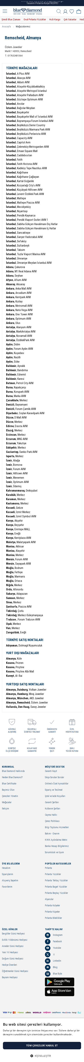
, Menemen (15, 477)
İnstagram (57, 935)
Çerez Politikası (52, 821)
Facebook (57, 941)
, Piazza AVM (18, 606)
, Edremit (16, 374)
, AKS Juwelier (25, 698)
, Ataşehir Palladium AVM (24, 95)
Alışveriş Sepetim (10, 880)
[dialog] (42, 1040)
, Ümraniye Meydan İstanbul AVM (29, 262)
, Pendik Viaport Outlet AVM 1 (27, 219)
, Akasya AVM (18, 78)
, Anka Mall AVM (18, 288)
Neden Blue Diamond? (12, 777)
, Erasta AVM (17, 426)
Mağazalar (7, 802)
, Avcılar (15, 103)
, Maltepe (16, 198)
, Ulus (13, 322)
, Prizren (14, 662)
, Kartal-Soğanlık (20, 181)
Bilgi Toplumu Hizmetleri (57, 827)
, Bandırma (17, 370)
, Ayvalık (15, 365)
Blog (54, 967)
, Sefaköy (16, 241)
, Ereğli (13, 533)
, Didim (13, 344)
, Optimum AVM (18, 318)
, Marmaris (15, 576)
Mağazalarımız (23, 26)
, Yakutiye (16, 443)
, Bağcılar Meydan (20, 108)
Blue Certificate (9, 783)
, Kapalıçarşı (16, 387)
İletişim (5, 808)
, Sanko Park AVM (21, 451)
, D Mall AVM (16, 417)
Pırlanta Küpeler (52, 912)
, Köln (14, 658)
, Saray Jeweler (26, 706)
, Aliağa (13, 460)
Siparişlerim (7, 874)
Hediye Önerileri (9, 965)
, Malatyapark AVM (21, 542)
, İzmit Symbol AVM (21, 516)
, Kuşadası (15, 353)
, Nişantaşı (17, 211)
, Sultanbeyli (17, 245)
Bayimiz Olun (8, 790)
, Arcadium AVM (18, 292)
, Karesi (15, 378)
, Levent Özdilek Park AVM (25, 194)
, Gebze (14, 507)
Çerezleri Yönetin (10, 796)
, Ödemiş (13, 486)
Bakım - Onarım (52, 833)
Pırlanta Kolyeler (52, 905)
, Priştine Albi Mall (20, 671)
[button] (42, 1055)
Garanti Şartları (52, 802)
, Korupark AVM (17, 391)
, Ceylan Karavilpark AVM (25, 413)
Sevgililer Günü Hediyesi (13, 933)
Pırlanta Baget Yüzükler (56, 887)
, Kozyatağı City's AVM (23, 185)
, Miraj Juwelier (25, 693)
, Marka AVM (16, 396)
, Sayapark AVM (18, 563)
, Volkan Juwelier (26, 689)
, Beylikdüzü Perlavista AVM (26, 133)
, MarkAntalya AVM (20, 331)
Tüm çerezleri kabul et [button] (42, 1045)
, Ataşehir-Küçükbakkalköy (25, 86)
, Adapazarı (17, 593)
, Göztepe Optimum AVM (24, 99)
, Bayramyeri (17, 404)
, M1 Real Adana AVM (21, 271)
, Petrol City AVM (19, 383)
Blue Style (57, 973)
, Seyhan (14, 275)
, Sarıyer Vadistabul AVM (24, 237)
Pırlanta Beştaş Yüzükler (56, 893)
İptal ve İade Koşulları (55, 796)
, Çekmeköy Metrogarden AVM (27, 146)
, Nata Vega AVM (19, 310)
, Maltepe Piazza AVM (23, 202)
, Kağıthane (17, 172)
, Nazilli (13, 357)
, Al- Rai (14, 675)
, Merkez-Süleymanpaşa (24, 615)
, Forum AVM (16, 469)
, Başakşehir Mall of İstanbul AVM (29, 116)
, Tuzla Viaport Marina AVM (25, 254)
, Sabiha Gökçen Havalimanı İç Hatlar (31, 228)
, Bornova (14, 464)
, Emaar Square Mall (22, 151)
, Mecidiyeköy (18, 206)
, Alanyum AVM (18, 327)
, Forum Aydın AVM (19, 348)
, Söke (13, 361)
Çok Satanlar (70, 19)
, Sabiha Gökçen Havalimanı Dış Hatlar (32, 224)
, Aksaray (15, 284)
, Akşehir (14, 520)
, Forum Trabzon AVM (23, 619)
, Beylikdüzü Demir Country (25, 125)
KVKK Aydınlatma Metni (56, 840)
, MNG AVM (17, 439)
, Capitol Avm (18, 142)
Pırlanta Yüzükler (53, 874)
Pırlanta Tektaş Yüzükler (56, 880)
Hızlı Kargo (54, 19)
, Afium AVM (16, 280)
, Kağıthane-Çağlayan (22, 176)
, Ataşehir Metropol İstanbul (26, 90)
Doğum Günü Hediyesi (12, 958)
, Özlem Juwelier (27, 702)
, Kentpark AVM (18, 297)
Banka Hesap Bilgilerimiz (57, 846)
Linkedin (56, 960)
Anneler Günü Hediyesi (12, 946)
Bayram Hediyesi (10, 977)
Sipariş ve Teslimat (54, 790)
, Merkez (17, 400)
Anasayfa (6, 26)
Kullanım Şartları (52, 808)
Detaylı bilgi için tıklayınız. (17, 1038)
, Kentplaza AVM (18, 537)
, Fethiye (14, 572)
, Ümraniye (16, 258)
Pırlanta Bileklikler (53, 918)
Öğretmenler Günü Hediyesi (15, 971)
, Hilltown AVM (17, 473)
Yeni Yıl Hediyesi (10, 952)
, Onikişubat (22, 490)
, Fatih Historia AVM (21, 163)
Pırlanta (48, 868)
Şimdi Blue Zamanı (11, 19)
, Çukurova (15, 267)
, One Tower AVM (19, 314)
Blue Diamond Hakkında (13, 771)
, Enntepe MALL (18, 529)
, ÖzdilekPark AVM (20, 340)
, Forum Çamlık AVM (21, 408)
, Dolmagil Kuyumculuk (24, 645)
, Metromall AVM (19, 305)
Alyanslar (49, 899)
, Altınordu (14, 589)
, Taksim (15, 249)
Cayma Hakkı (51, 815)
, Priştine (15, 667)
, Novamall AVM (19, 335)
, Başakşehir (17, 112)
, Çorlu (15, 610)
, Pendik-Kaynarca (20, 215)
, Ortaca (14, 580)
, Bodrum (14, 567)
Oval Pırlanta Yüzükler (35, 19)
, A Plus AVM (17, 73)
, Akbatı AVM (17, 82)
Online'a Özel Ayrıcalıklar (56, 783)
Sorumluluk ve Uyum (54, 852)
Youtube (56, 948)
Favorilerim (7, 887)
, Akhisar (15, 546)
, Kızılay (14, 301)
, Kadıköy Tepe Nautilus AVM (26, 168)
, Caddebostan (19, 155)
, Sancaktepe (18, 232)
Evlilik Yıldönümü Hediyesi (14, 940)
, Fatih (14, 159)
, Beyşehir (15, 525)
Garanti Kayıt (51, 771)
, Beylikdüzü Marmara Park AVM (28, 129)
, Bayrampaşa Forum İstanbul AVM (29, 120)
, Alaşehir (15, 550)
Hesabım (6, 868)
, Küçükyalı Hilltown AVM (24, 189)
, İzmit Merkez (18, 512)
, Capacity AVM (19, 138)
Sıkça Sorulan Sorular (54, 777)
